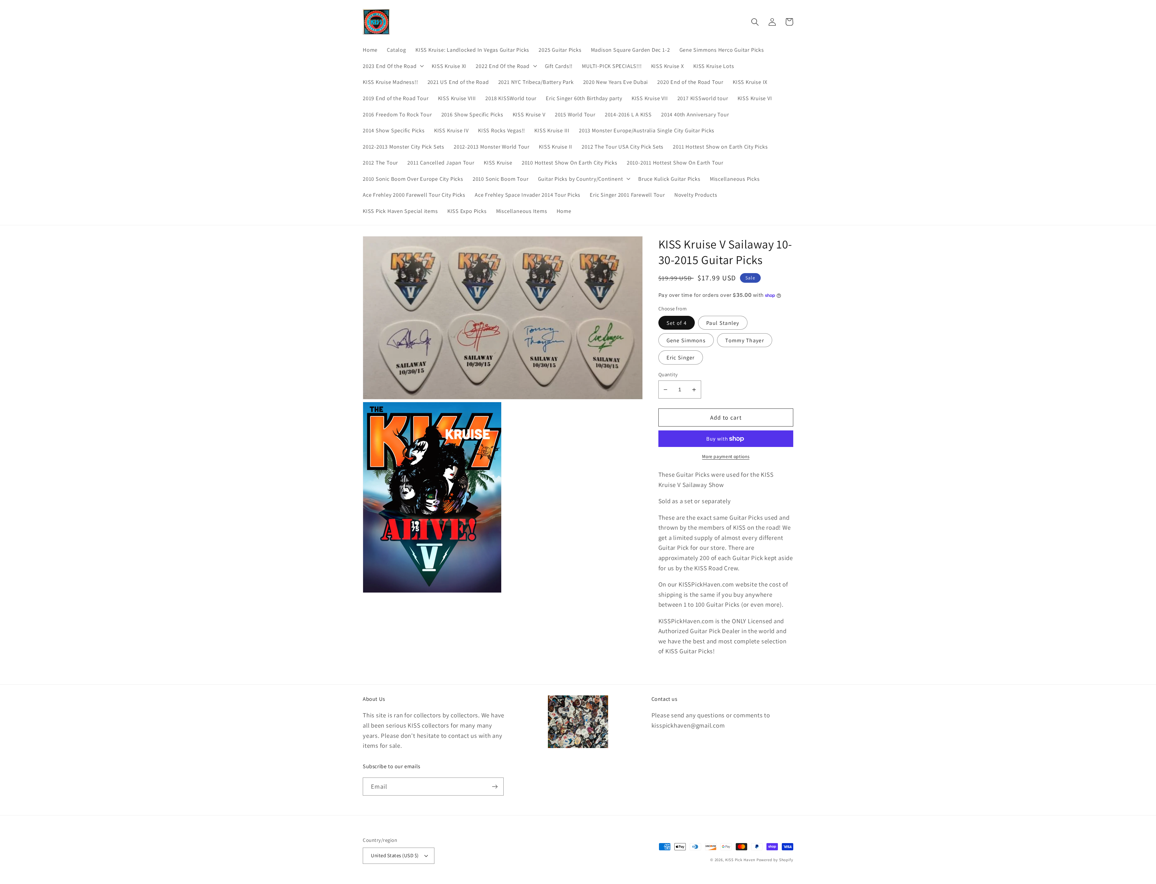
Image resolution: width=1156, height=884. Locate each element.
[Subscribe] (494, 787)
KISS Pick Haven (740, 859)
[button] (392, 66)
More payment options (725, 457)
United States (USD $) (395, 855)
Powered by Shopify (775, 859)
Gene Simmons (686, 340)
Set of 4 (677, 322)
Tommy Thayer (744, 340)
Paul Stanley (722, 322)
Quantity (668, 374)
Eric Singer (681, 357)
